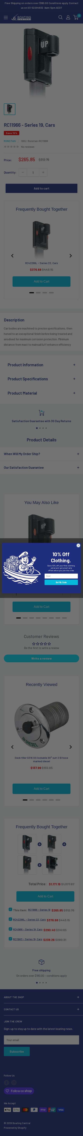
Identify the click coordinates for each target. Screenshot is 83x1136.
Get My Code (61, 582)
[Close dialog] (78, 545)
